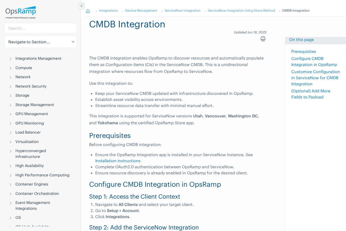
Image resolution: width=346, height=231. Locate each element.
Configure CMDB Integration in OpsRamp (314, 61)
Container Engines (31, 184)
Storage (22, 95)
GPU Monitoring (29, 123)
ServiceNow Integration (183, 10)
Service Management (141, 10)
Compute (23, 67)
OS (18, 217)
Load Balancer (28, 132)
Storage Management (34, 104)
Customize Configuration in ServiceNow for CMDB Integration (315, 77)
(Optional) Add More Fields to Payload (310, 93)
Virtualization (27, 141)
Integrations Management (38, 58)
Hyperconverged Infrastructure (30, 153)
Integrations (108, 10)
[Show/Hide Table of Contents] (81, 6)
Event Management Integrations (32, 205)
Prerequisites (303, 51)
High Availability (29, 165)
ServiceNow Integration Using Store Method (241, 10)
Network (23, 76)
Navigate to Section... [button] (29, 41)
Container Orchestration (37, 193)
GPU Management (31, 113)
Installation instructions (118, 160)
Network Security (31, 86)
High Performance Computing (42, 175)
